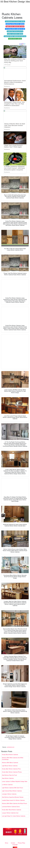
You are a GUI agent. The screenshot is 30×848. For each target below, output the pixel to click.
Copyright (15, 844)
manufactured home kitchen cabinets (15, 21)
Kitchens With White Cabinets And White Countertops (12, 758)
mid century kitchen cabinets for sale (15, 29)
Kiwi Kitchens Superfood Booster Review (12, 797)
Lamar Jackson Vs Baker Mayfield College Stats (14, 781)
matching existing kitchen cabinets (15, 24)
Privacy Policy (21, 843)
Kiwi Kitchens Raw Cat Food (9, 775)
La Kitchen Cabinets (7, 784)
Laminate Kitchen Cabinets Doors (11, 806)
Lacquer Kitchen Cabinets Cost (10, 813)
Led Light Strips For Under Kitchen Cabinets (13, 816)
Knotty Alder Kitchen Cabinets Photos (12, 772)
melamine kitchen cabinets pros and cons (15, 36)
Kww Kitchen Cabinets (8, 778)
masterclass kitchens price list (15, 31)
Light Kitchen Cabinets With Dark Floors (12, 788)
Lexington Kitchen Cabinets (9, 794)
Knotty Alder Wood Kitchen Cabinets (11, 810)
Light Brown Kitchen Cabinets (10, 765)
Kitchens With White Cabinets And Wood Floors (14, 803)
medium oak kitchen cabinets (15, 34)
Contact (13, 843)
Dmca (6, 843)
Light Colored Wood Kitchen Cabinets (12, 791)
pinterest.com (10, 747)
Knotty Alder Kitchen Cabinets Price (11, 769)
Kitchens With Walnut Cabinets (10, 762)
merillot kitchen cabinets (15, 39)
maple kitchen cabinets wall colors (15, 26)
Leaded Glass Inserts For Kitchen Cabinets (13, 800)
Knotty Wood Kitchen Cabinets (10, 754)
